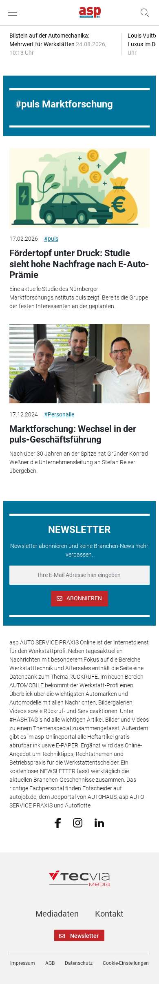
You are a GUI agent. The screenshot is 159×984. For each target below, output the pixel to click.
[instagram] (77, 822)
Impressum (22, 963)
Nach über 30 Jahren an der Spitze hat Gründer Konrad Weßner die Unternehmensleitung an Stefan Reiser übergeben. (78, 462)
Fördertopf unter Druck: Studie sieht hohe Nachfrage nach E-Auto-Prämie (79, 264)
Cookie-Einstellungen (126, 963)
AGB (50, 963)
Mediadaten (57, 914)
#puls (51, 238)
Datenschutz (79, 963)
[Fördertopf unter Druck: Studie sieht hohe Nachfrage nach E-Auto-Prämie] (79, 188)
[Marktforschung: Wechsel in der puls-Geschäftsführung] (79, 363)
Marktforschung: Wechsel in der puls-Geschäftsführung (72, 434)
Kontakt (109, 914)
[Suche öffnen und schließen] (143, 13)
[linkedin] (99, 822)
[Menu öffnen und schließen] (14, 12)
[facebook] (58, 822)
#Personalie (59, 414)
